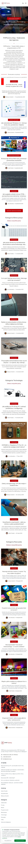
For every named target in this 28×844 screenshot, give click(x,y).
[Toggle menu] (25, 3)
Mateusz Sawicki (5, 796)
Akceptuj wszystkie (20, 840)
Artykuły (3, 763)
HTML (2, 819)
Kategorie (4, 800)
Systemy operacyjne (14, 119)
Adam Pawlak (4, 791)
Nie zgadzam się (8, 840)
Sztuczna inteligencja (6, 822)
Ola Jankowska (4, 793)
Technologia (14, 403)
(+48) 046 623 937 (7, 756)
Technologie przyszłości (14, 18)
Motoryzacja (14, 239)
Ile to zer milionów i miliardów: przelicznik (10, 780)
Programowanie (4, 810)
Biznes (2, 807)
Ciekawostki (3, 802)
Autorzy (3, 788)
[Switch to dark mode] (23, 3)
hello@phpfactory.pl (7, 759)
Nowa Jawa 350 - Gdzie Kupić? (8, 777)
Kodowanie (14, 81)
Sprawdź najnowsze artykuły (14, 210)
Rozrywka (14, 568)
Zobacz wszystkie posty (14, 220)
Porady (2, 805)
